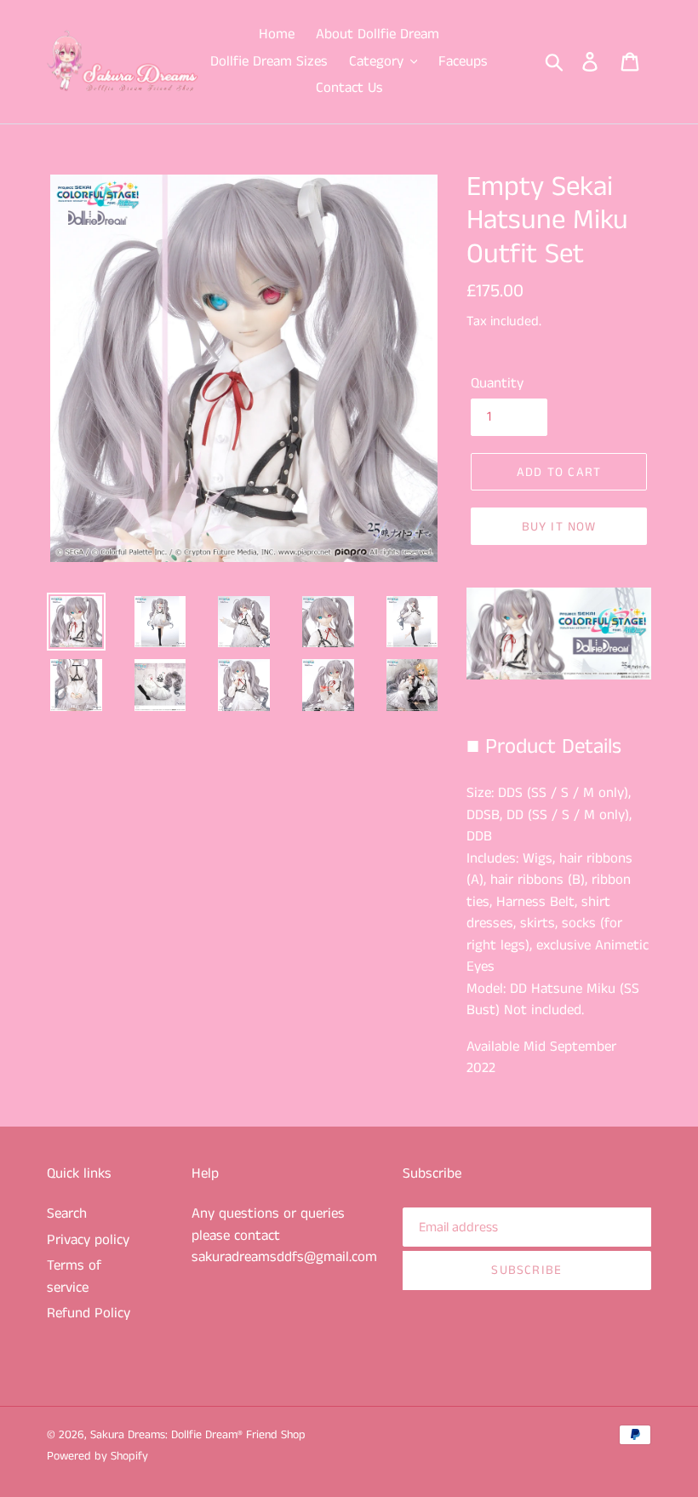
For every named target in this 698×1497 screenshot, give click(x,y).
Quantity (497, 383)
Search (67, 1213)
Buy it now (559, 527)
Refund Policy (88, 1313)
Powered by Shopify (97, 1456)
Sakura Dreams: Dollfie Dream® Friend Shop (198, 1434)
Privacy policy (88, 1240)
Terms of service (74, 1276)
